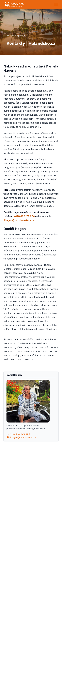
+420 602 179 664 (24, 216)
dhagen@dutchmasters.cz (18, 220)
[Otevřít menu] (56, 4)
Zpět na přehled (18, 35)
